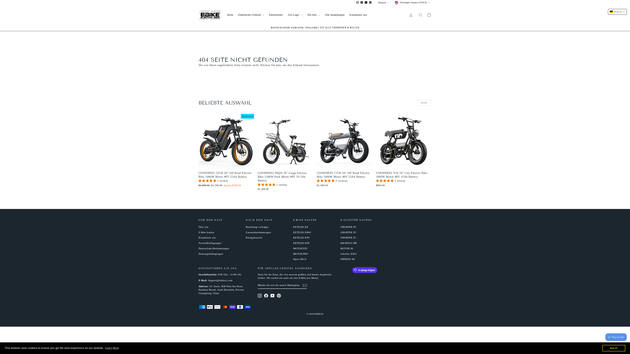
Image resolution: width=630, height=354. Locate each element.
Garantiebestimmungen (258, 232)
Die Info (312, 14)
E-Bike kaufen (206, 232)
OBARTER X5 (348, 232)
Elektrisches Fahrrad (250, 14)
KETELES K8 (300, 227)
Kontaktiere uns (358, 14)
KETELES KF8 (301, 243)
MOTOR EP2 (300, 248)
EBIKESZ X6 (347, 259)
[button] (208, 180)
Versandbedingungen (210, 243)
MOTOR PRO (300, 254)
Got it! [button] (614, 348)
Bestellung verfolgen (257, 227)
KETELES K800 (302, 232)
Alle (424, 103)
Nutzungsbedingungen (211, 254)
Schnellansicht (226, 165)
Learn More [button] (112, 348)
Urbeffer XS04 (348, 254)
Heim (230, 14)
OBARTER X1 (348, 237)
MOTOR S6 (346, 248)
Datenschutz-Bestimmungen (214, 248)
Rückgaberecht (254, 237)
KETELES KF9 (301, 237)
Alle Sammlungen (335, 14)
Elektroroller (276, 14)
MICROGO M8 (348, 243)
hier (278, 65)
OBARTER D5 (348, 227)
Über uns (204, 227)
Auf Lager (294, 14)
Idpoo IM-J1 (300, 259)
